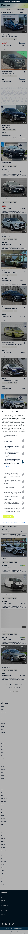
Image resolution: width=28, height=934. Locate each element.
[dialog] (14, 467)
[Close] (25, 411)
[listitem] (14, 436)
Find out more (17, 1)
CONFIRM (8, 516)
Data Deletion (6, 522)
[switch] (23, 440)
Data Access (14, 522)
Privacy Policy (22, 522)
